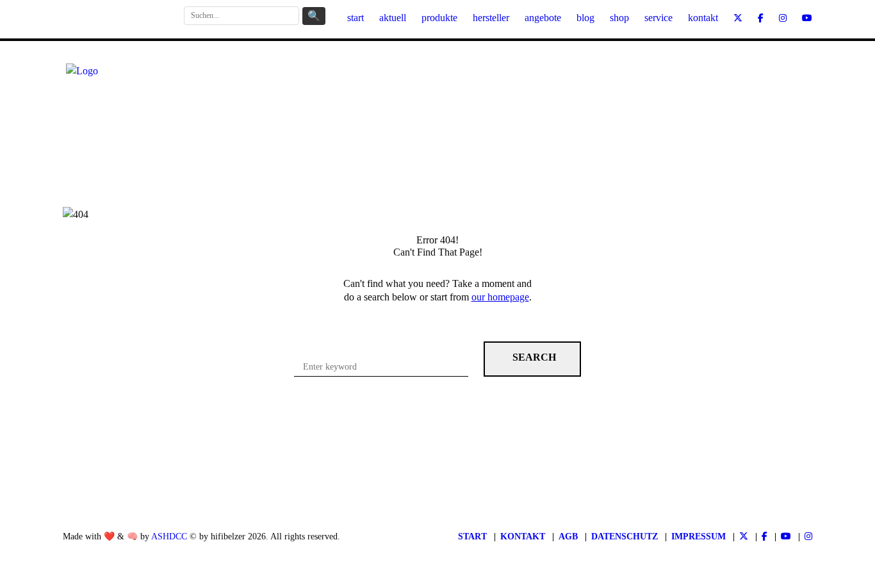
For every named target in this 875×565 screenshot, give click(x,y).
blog (585, 17)
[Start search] (532, 359)
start (355, 17)
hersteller (491, 17)
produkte (439, 17)
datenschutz (624, 536)
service (658, 17)
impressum (698, 536)
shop (619, 17)
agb (568, 536)
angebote (543, 17)
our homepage (500, 296)
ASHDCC (169, 536)
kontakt (703, 17)
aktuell (392, 17)
